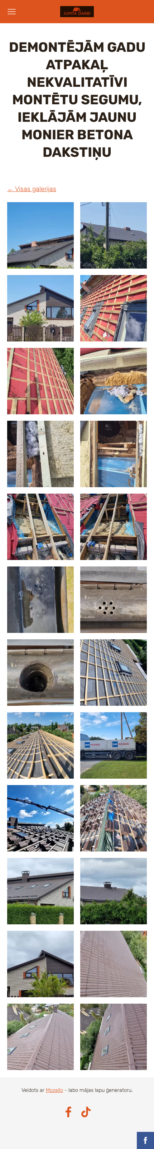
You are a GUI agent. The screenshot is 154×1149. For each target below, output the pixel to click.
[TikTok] (86, 1112)
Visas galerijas (35, 189)
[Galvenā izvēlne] (11, 11)
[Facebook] (68, 1112)
